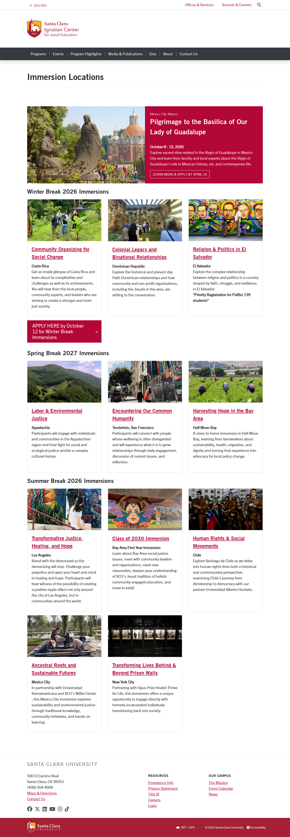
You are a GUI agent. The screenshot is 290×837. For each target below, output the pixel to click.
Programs (38, 54)
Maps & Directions (42, 793)
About (168, 54)
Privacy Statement (163, 788)
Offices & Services (199, 5)
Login (152, 805)
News (213, 794)
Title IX (153, 794)
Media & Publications (125, 54)
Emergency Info (160, 782)
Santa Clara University (62, 764)
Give (152, 54)
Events (58, 54)
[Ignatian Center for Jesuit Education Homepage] (68, 35)
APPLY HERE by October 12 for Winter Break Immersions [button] (58, 331)
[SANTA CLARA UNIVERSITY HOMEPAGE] (43, 827)
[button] (259, 4)
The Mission (218, 782)
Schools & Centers (236, 5)
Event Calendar (221, 788)
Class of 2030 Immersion (140, 538)
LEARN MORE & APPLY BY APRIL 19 (180, 174)
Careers (154, 800)
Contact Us (189, 54)
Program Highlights (85, 54)
